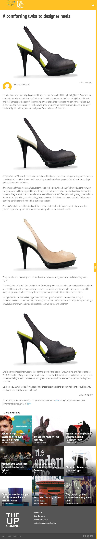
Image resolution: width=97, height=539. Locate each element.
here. (57, 400)
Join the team (39, 516)
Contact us (38, 512)
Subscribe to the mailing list (45, 523)
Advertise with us (41, 519)
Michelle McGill (22, 84)
